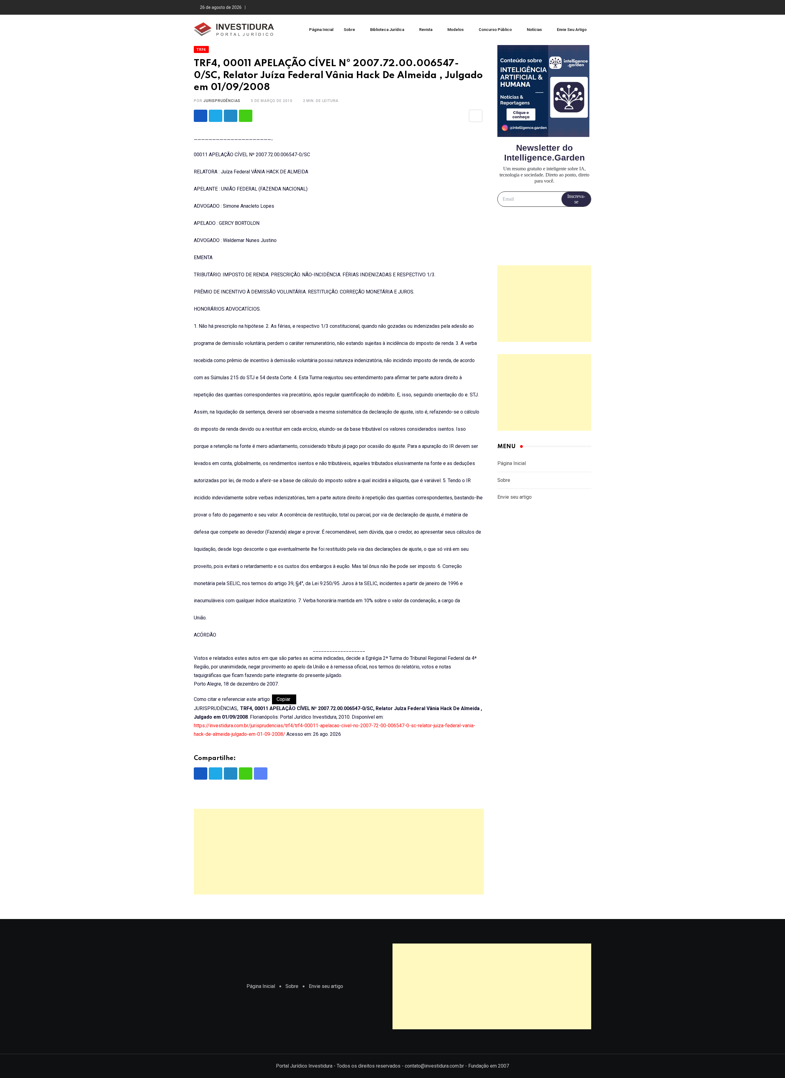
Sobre (349, 29)
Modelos (455, 29)
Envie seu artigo (572, 29)
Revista (425, 29)
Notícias (534, 29)
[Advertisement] (339, 852)
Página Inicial (321, 29)
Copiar (284, 699)
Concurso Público (495, 29)
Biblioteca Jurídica (387, 29)
